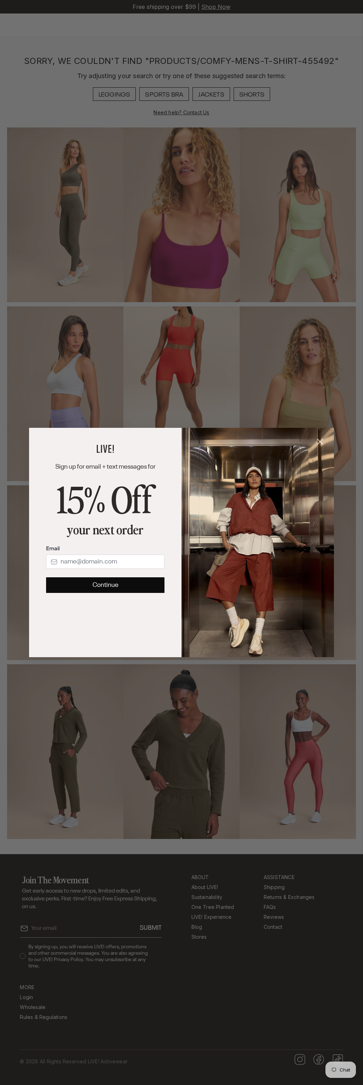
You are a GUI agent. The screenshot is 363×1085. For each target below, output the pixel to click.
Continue (105, 585)
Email (53, 549)
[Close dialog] (320, 441)
